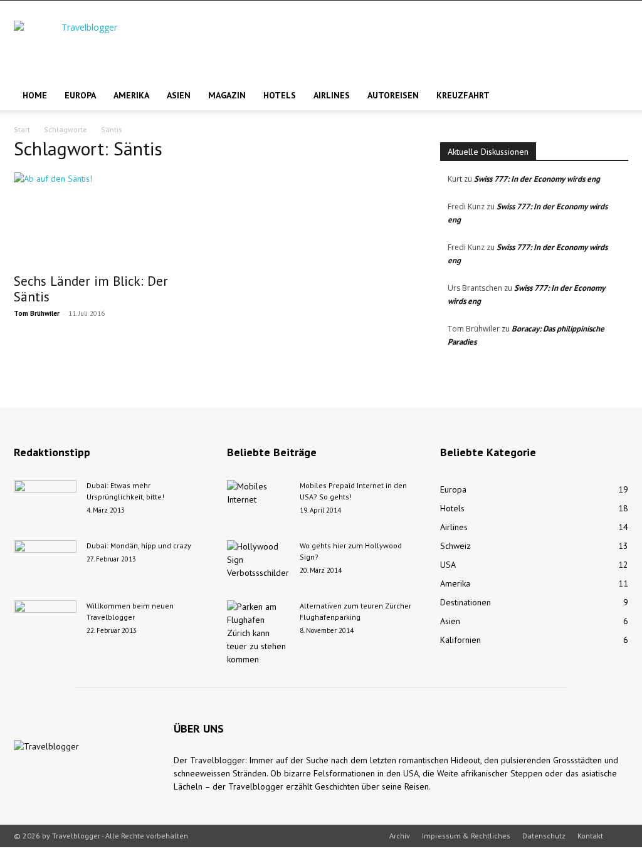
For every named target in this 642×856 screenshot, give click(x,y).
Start (22, 129)
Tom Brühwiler (37, 313)
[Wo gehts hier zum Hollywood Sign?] (258, 562)
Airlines (331, 95)
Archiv (399, 835)
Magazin (227, 95)
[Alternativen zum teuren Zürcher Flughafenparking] (258, 633)
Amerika (131, 95)
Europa (80, 95)
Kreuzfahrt (463, 95)
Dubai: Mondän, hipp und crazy (139, 545)
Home (35, 95)
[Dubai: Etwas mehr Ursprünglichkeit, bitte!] (45, 502)
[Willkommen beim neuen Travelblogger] (45, 622)
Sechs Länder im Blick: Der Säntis (91, 289)
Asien (179, 95)
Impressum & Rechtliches (466, 835)
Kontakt (590, 835)
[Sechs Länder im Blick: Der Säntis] (108, 218)
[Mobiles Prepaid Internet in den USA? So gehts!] (258, 502)
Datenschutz (544, 835)
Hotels (279, 95)
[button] (613, 96)
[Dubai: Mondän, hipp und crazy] (45, 562)
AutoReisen (393, 95)
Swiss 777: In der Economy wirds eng (537, 179)
